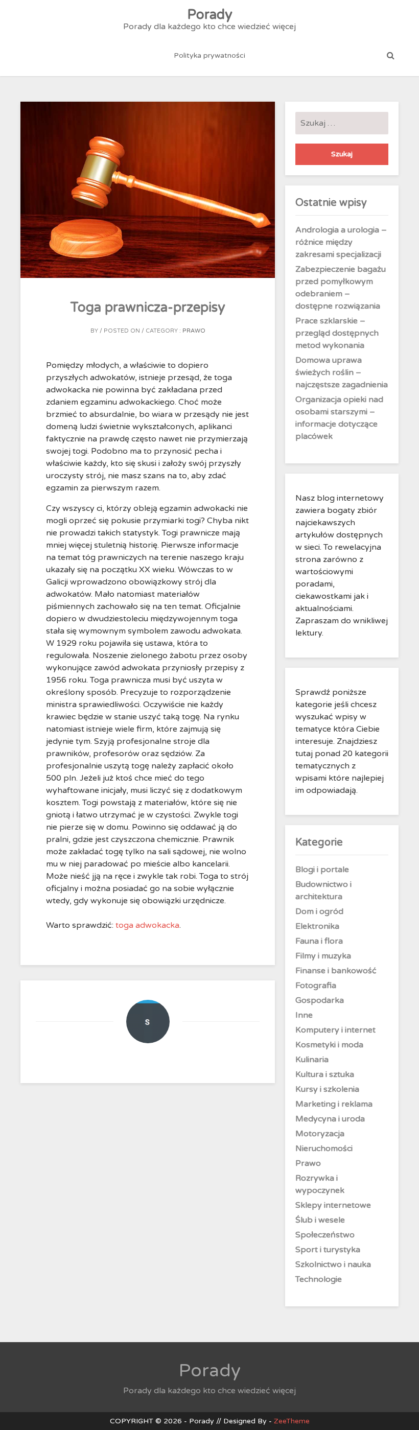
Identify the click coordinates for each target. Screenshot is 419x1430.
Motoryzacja (319, 1134)
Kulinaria (312, 1059)
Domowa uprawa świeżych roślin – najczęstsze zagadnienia (341, 372)
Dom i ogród (319, 911)
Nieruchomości (324, 1148)
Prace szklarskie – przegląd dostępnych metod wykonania (337, 333)
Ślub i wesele (320, 1220)
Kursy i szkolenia (327, 1089)
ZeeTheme (292, 1421)
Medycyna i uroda (330, 1119)
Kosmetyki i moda (329, 1045)
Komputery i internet (335, 1030)
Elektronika (317, 926)
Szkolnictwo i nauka (333, 1264)
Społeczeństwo (325, 1235)
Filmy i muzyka (323, 956)
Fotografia (315, 985)
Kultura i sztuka (324, 1074)
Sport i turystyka (327, 1250)
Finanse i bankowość (336, 971)
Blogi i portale (322, 869)
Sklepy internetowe (333, 1205)
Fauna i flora (319, 941)
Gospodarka (319, 1000)
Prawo (193, 330)
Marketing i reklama (334, 1104)
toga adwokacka (147, 925)
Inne (304, 1015)
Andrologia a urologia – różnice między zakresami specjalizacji (341, 242)
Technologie (318, 1279)
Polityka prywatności (209, 55)
